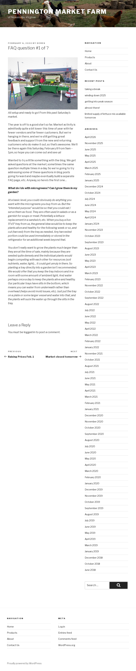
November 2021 (93, 353)
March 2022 (91, 335)
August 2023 (92, 248)
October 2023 (92, 236)
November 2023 (94, 229)
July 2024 (90, 198)
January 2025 (92, 180)
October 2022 (92, 291)
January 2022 (92, 347)
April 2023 (90, 266)
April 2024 (90, 217)
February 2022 (93, 341)
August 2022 (92, 304)
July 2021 (89, 372)
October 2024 (92, 192)
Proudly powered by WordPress (24, 663)
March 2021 (91, 396)
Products (90, 57)
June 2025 (90, 149)
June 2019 (90, 526)
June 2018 (90, 569)
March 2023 (91, 273)
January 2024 (92, 223)
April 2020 (90, 464)
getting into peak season (99, 101)
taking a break (92, 89)
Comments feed (67, 638)
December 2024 (94, 186)
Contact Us (91, 69)
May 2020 (90, 458)
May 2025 (90, 155)
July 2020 (90, 446)
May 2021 (90, 384)
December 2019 (94, 489)
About (88, 63)
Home (88, 51)
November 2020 (94, 421)
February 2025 (93, 174)
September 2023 (94, 242)
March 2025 (91, 168)
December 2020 (94, 415)
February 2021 (92, 403)
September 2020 (94, 434)
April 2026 (90, 137)
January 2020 (92, 483)
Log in (61, 626)
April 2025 (90, 161)
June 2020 (90, 452)
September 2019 (94, 508)
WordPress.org (66, 645)
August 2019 (92, 514)
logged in (29, 332)
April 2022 (90, 328)
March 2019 (91, 545)
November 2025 (94, 143)
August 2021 (92, 366)
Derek (41, 43)
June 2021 (90, 378)
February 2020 (93, 477)
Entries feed (65, 632)
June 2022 (90, 316)
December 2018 (94, 557)
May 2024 (90, 211)
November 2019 (94, 495)
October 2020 (93, 427)
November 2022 (94, 285)
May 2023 (90, 260)
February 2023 (93, 279)
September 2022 (94, 297)
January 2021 (92, 409)
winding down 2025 (95, 95)
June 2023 (90, 254)
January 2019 (92, 551)
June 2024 (90, 205)
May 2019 (90, 532)
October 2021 (92, 359)
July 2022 (90, 310)
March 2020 (91, 471)
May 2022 (90, 322)
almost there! (92, 107)
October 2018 (92, 563)
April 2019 (90, 539)
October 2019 (92, 501)
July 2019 (90, 520)
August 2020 (92, 440)
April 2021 (90, 390)
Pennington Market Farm (57, 11)
